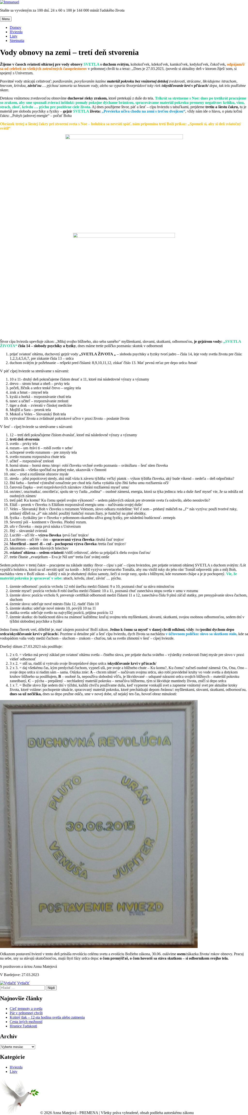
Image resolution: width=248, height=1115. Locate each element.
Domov (15, 27)
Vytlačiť (23, 983)
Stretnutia (17, 40)
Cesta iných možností (26, 1022)
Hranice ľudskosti (23, 1026)
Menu (6, 19)
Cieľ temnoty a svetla (26, 1009)
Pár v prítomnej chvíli (26, 1013)
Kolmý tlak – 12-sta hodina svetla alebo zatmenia (47, 1017)
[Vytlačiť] (8, 983)
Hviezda (16, 32)
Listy (13, 36)
